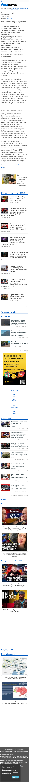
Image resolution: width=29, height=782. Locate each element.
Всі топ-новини (24, 350)
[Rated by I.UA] (21, 766)
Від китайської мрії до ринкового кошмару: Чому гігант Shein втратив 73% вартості (18, 226)
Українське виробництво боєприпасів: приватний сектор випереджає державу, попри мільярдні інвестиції (14, 212)
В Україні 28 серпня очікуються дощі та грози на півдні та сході (14, 677)
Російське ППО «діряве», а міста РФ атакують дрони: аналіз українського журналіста (19, 445)
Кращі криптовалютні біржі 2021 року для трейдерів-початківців (22, 180)
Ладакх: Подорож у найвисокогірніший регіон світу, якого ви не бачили (18, 268)
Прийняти (15, 777)
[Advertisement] (14, 629)
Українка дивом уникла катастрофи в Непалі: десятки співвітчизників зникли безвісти (14, 554)
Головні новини (7, 317)
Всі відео (25, 305)
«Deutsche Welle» (9, 18)
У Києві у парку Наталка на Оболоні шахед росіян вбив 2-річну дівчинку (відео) (19, 343)
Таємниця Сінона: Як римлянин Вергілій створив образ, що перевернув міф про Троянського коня (13, 241)
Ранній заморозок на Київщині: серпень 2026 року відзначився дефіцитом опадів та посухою (15, 703)
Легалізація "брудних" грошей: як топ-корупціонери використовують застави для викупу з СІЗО (14, 283)
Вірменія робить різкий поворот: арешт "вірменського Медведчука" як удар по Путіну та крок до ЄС (14, 528)
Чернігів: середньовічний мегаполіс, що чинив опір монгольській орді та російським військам (19, 255)
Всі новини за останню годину (19, 495)
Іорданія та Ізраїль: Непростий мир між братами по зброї (17, 296)
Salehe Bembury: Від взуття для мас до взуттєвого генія (17, 198)
